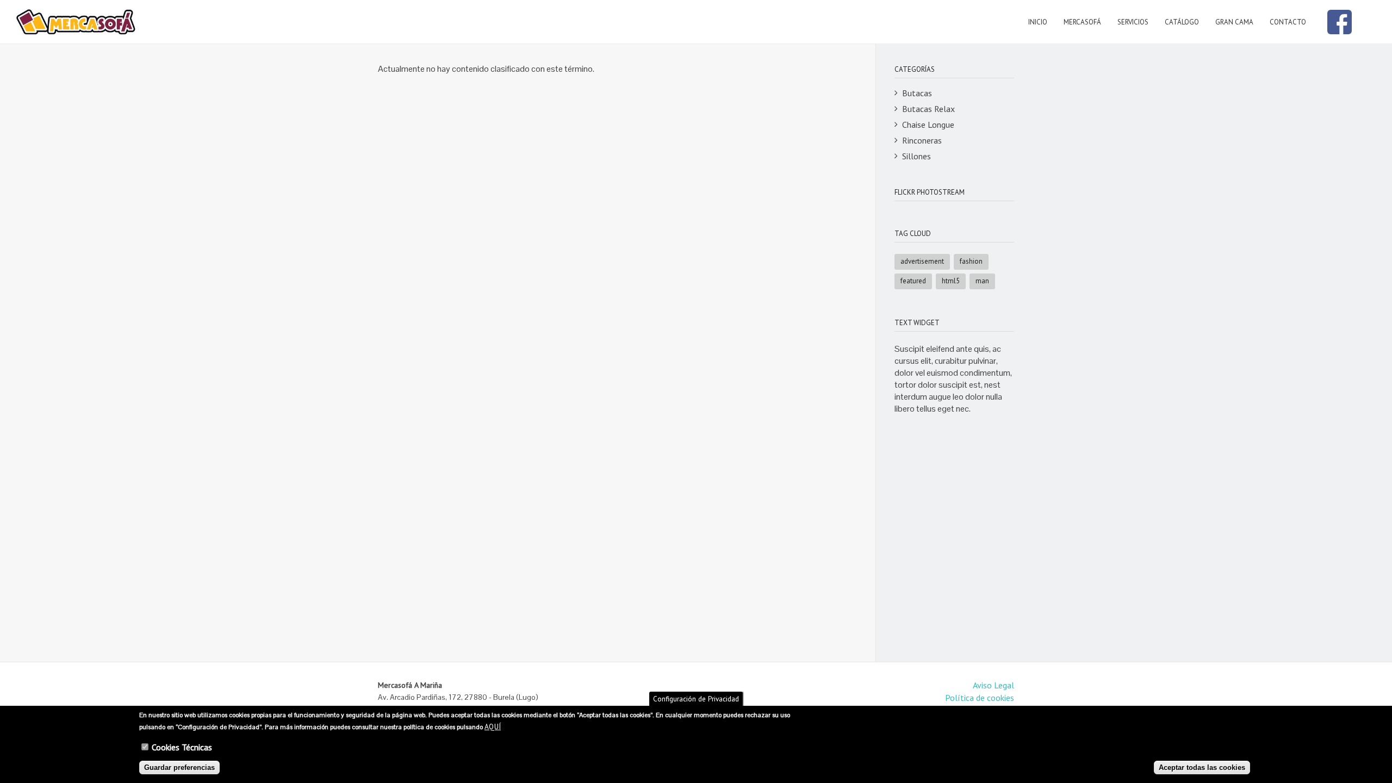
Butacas (917, 93)
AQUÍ (492, 726)
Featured (913, 280)
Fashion (971, 261)
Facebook (1339, 22)
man (982, 280)
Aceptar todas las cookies (1202, 767)
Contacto (1288, 22)
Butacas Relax (928, 108)
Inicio (1037, 22)
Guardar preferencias (179, 767)
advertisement (922, 261)
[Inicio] (76, 21)
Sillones (916, 156)
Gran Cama (1234, 22)
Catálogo (1182, 22)
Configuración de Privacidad (696, 699)
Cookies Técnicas (182, 747)
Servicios (1132, 22)
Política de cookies (979, 697)
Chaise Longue (928, 124)
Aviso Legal (993, 685)
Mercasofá (1082, 22)
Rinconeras (922, 140)
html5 (951, 280)
